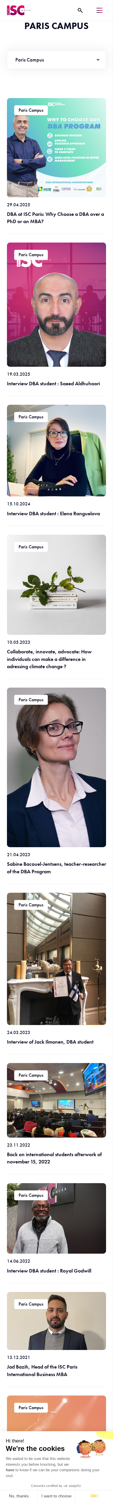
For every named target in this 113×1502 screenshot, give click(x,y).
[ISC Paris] (18, 10)
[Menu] (99, 10)
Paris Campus (29, 59)
